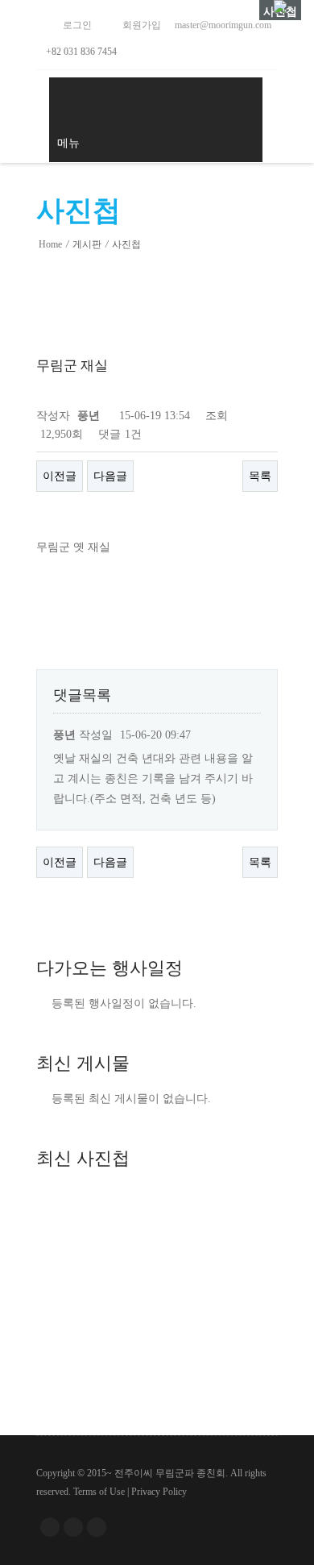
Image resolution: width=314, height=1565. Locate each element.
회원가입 (140, 25)
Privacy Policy (159, 1491)
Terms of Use (99, 1491)
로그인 (76, 25)
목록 (260, 476)
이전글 (59, 476)
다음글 (110, 476)
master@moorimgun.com (221, 25)
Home (50, 244)
